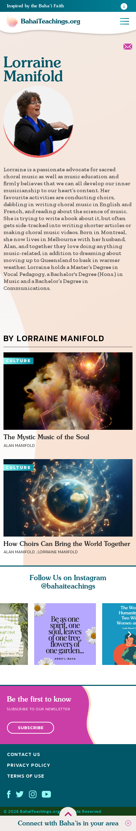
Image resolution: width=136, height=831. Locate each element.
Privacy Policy (29, 765)
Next (129, 634)
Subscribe (31, 727)
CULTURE (18, 361)
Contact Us (23, 754)
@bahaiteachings (68, 586)
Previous (6, 634)
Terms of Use (25, 776)
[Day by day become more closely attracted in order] (68, 634)
